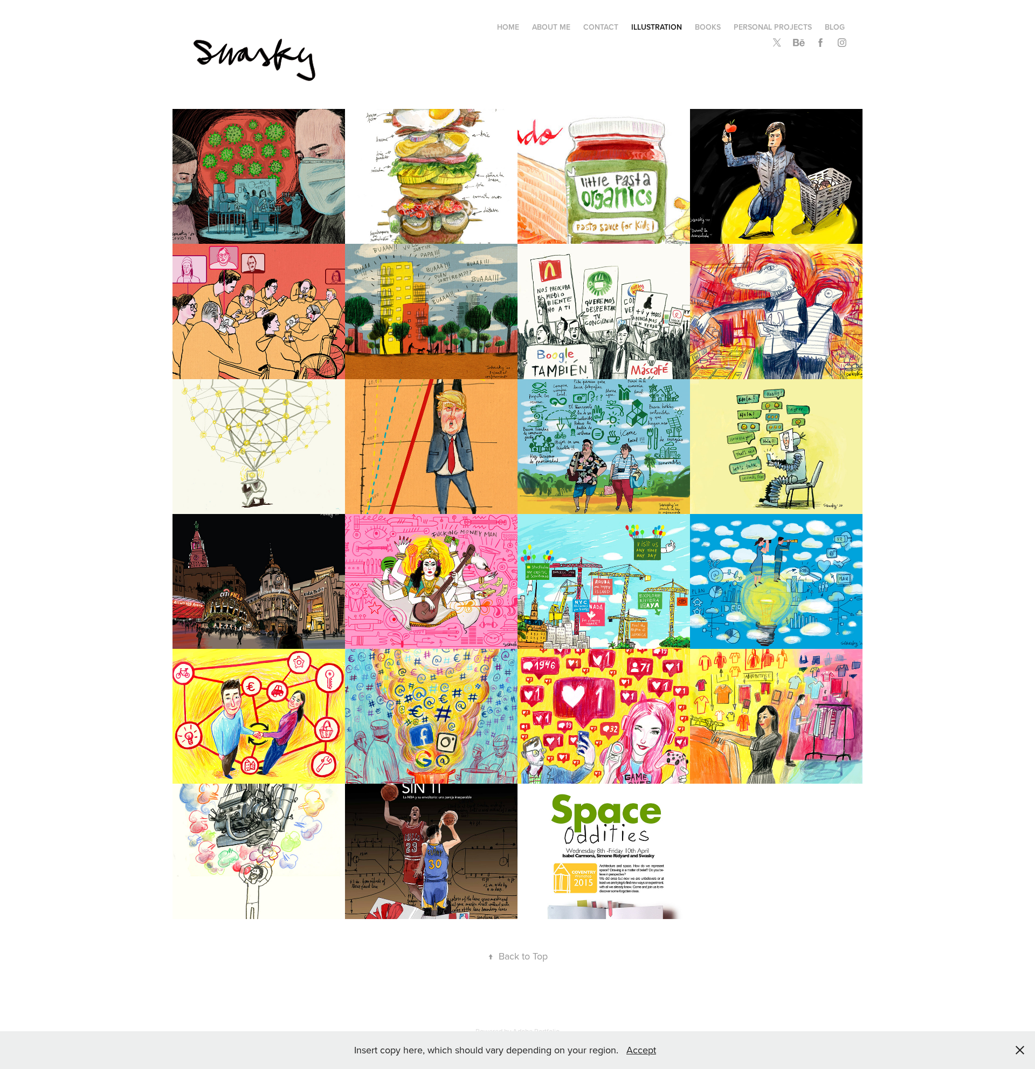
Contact (600, 27)
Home (508, 27)
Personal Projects (773, 27)
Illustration (656, 27)
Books (708, 27)
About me (551, 27)
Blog (835, 27)
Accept (641, 1050)
